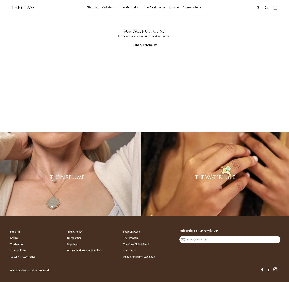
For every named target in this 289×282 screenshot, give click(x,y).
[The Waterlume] (215, 174)
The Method (128, 7)
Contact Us (129, 250)
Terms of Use (74, 237)
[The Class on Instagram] (275, 269)
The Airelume (152, 7)
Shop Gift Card (131, 231)
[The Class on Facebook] (262, 269)
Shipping (72, 244)
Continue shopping (144, 45)
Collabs (107, 7)
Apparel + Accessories (184, 7)
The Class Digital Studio (136, 244)
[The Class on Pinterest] (269, 269)
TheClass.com (130, 237)
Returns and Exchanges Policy (84, 250)
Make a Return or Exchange (139, 256)
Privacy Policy (74, 231)
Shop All (92, 7)
